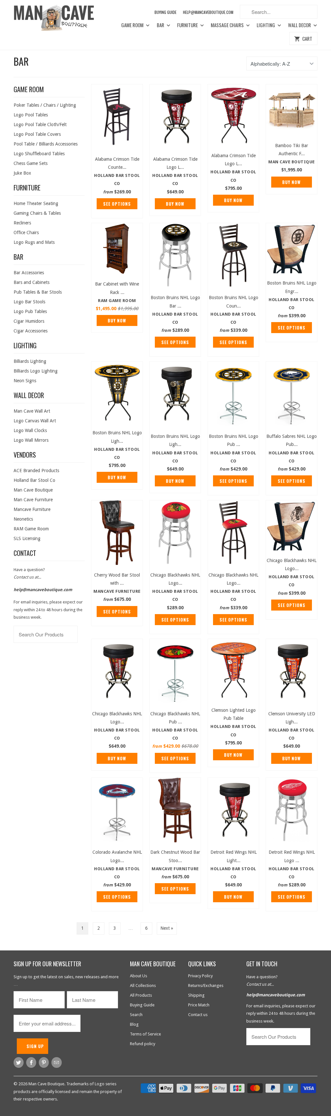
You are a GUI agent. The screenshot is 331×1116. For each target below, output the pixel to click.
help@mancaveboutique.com (43, 589)
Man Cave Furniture (33, 499)
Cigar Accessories (31, 330)
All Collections (143, 985)
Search (136, 1014)
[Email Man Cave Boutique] (56, 1062)
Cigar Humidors (29, 321)
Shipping (196, 995)
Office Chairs (26, 232)
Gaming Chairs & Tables (37, 213)
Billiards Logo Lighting (36, 371)
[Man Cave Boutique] (59, 19)
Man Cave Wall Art (32, 411)
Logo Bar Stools (29, 301)
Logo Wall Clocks (30, 430)
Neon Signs (25, 380)
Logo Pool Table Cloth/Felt (40, 124)
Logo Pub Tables (30, 311)
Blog (134, 1024)
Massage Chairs (228, 25)
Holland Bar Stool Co (34, 480)
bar (21, 61)
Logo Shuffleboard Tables (39, 153)
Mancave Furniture (32, 509)
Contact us (198, 1014)
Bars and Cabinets (31, 282)
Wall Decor (300, 25)
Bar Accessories (29, 272)
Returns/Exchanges (205, 985)
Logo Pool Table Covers (37, 134)
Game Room (132, 25)
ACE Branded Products (36, 470)
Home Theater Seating (36, 203)
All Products (141, 995)
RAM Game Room (31, 528)
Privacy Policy (200, 975)
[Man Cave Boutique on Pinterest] (44, 1062)
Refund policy (142, 1043)
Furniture (188, 25)
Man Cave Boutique (33, 490)
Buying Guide (165, 12)
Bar (161, 25)
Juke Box (22, 173)
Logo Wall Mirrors (31, 440)
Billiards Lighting (30, 361)
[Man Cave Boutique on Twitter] (19, 1062)
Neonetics (23, 519)
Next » (166, 928)
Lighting (266, 25)
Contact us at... (27, 577)
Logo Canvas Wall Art (35, 420)
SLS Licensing (27, 538)
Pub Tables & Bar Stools (38, 292)
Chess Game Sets (31, 163)
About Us (138, 975)
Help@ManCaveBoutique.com (208, 12)
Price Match (198, 1004)
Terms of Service (145, 1034)
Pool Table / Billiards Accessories (46, 143)
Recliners (22, 222)
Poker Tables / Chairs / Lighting (45, 105)
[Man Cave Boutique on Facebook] (31, 1062)
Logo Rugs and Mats (34, 242)
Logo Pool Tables (31, 114)
